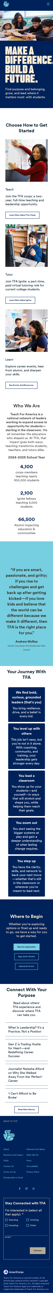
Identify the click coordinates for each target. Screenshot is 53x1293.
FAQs (6, 1160)
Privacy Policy (33, 1172)
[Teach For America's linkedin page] (33, 1188)
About (6, 1149)
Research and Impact (13, 1155)
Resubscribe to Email (13, 1177)
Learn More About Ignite (20, 300)
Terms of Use (10, 1172)
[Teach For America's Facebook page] (19, 1188)
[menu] (48, 4)
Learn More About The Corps (22, 215)
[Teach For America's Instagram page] (26, 1188)
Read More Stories (26, 1109)
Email (8, 1237)
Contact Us (9, 1166)
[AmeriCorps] (15, 1273)
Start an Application (26, 947)
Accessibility (32, 1166)
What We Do (32, 1155)
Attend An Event (26, 966)
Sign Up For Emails (26, 956)
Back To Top (10, 1121)
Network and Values (36, 1149)
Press (29, 1160)
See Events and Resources (21, 385)
